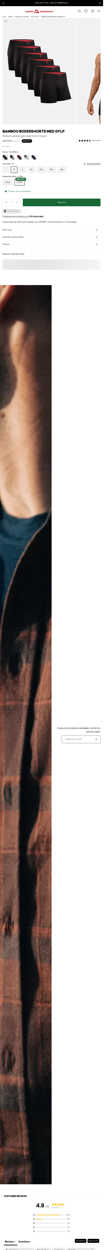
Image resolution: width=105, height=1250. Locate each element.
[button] (51, 1215)
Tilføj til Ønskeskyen (13, 211)
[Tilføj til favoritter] (6, 21)
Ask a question (80, 1241)
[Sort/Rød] (5, 157)
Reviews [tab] (10, 1242)
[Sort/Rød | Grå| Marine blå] (12, 157)
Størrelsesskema (94, 164)
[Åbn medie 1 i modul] (71, 22)
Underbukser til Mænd (22, 16)
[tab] (24, 1242)
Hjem (4, 16)
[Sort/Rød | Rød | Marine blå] (19, 157)
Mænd (10, 16)
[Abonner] (95, 739)
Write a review (93, 1241)
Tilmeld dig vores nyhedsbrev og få (23, 216)
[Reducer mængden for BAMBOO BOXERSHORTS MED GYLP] (6, 202)
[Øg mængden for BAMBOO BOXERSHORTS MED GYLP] (18, 202)
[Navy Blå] (33, 157)
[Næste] (99, 3)
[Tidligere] (3, 3)
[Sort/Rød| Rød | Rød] (26, 157)
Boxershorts (35, 16)
